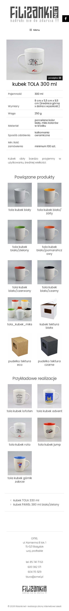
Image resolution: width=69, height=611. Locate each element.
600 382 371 (34, 567)
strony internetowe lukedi (49, 606)
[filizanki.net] (34, 14)
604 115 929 (34, 571)
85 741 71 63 (36, 562)
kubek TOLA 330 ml (26, 500)
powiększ (53, 78)
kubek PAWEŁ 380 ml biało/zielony (36, 504)
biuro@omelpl (34, 576)
